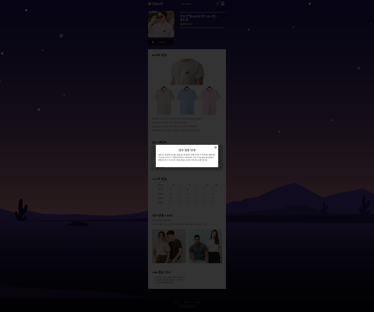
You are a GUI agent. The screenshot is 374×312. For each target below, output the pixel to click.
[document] (187, 156)
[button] (215, 147)
